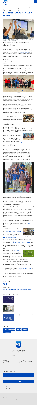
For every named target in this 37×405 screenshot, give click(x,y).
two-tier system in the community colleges (21, 242)
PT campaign (12, 17)
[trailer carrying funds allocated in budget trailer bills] (8, 308)
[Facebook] (4, 388)
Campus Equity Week (26, 58)
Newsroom (19, 329)
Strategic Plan (30, 223)
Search (32, 1)
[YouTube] (9, 388)
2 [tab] (18, 92)
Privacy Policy (5, 397)
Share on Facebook (4, 284)
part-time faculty (18, 17)
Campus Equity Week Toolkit (25, 268)
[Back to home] (10, 3)
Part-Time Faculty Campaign (23, 52)
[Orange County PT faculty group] (18, 83)
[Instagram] (6, 388)
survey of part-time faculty (8, 235)
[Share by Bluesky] (6, 284)
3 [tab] (19, 92)
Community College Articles (9, 329)
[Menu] (35, 1)
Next (32, 83)
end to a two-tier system (19, 244)
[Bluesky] (11, 388)
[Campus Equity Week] (28, 253)
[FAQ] (8, 299)
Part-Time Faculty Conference (9, 237)
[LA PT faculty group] (18, 177)
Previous (4, 83)
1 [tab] (17, 92)
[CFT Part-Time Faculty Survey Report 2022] (8, 317)
